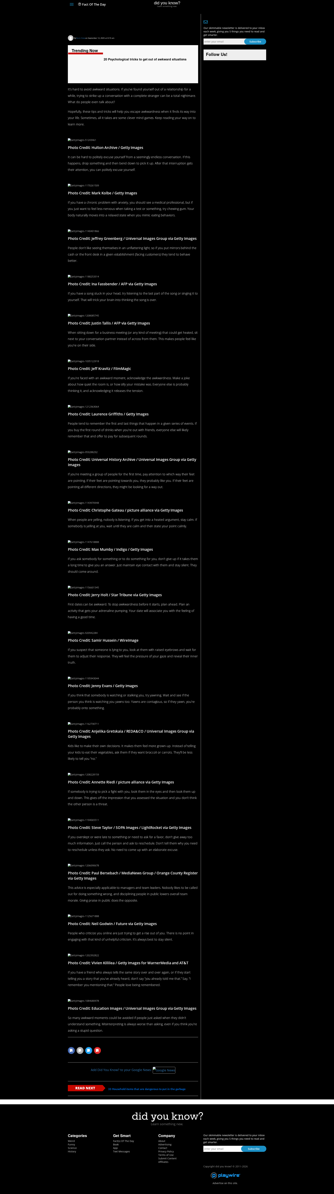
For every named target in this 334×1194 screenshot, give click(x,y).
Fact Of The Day (93, 4)
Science (72, 1148)
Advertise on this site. (225, 1183)
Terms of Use (166, 1155)
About (161, 1141)
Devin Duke (80, 38)
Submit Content (167, 1158)
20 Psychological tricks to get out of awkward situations (121, 24)
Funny (71, 1144)
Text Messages (121, 1151)
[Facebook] (239, 4)
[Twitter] (245, 4)
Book (116, 1144)
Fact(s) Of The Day (123, 1141)
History (72, 1151)
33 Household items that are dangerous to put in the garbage (147, 1089)
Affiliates (163, 1162)
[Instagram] (251, 4)
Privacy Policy (166, 1151)
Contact (162, 1148)
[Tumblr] (258, 4)
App (115, 1148)
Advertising (165, 1144)
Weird (71, 1141)
